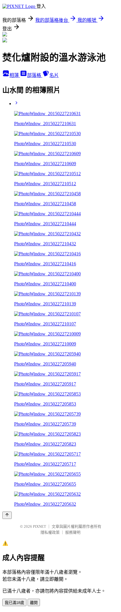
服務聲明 (72, 532)
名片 (54, 75)
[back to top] (7, 515)
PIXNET (39, 526)
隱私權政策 (50, 532)
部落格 (34, 75)
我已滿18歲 (14, 603)
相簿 (14, 75)
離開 (34, 603)
